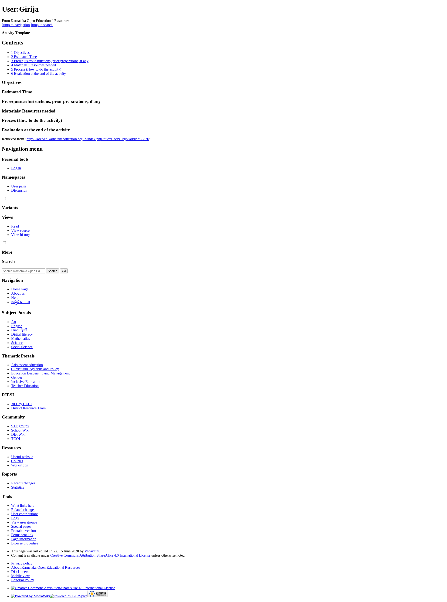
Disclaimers (19, 572)
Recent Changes (23, 483)
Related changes (23, 510)
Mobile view (20, 576)
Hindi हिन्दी (19, 330)
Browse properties (24, 543)
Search (8, 261)
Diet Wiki (18, 434)
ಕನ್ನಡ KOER (20, 302)
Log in (16, 168)
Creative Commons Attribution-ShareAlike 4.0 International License (100, 555)
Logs (15, 518)
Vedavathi (92, 551)
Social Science (22, 347)
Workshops (19, 465)
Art (13, 322)
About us (18, 293)
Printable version (23, 531)
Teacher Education (25, 386)
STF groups (20, 426)
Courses (17, 461)
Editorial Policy (22, 580)
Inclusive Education (25, 382)
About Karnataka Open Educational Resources (45, 567)
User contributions (24, 514)
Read (15, 226)
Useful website (22, 457)
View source (20, 230)
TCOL (16, 439)
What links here (22, 505)
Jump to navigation (16, 25)
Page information (23, 539)
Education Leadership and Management (40, 373)
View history (20, 235)
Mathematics (20, 338)
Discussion (19, 190)
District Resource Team (28, 408)
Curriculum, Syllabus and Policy (35, 369)
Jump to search (42, 25)
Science (17, 343)
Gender (16, 377)
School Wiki (20, 430)
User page (18, 186)
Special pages (21, 526)
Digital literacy (22, 334)
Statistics (17, 487)
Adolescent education (27, 365)
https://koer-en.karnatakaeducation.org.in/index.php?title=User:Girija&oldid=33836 (88, 139)
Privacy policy (21, 563)
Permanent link (22, 535)
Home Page (19, 289)
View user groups (24, 522)
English (16, 326)
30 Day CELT (21, 404)
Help (14, 297)
